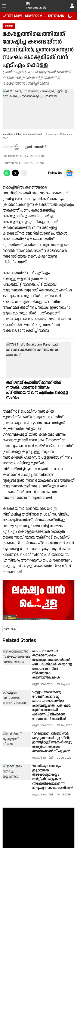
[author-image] (17, 147)
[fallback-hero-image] (17, 657)
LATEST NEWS (12, 15)
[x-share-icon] (15, 175)
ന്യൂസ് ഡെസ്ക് (34, 146)
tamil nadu (10, 629)
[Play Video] (38, 600)
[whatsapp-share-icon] (6, 175)
